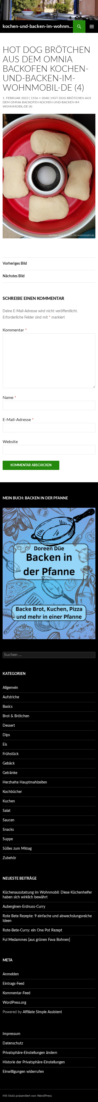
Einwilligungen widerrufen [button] (23, 1072)
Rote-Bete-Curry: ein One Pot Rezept (32, 930)
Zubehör (9, 858)
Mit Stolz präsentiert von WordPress (27, 1095)
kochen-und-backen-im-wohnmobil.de (38, 26)
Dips (6, 735)
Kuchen (9, 801)
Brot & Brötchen (16, 716)
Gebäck (9, 763)
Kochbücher (12, 792)
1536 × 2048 (40, 98)
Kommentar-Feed (16, 993)
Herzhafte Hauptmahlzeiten (25, 782)
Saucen (8, 820)
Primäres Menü (91, 26)
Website (10, 442)
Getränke (10, 773)
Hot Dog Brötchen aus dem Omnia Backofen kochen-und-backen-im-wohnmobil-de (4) (47, 102)
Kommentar (15, 330)
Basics (8, 707)
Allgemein (10, 688)
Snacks (8, 830)
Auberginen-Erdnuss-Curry (24, 907)
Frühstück (11, 754)
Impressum (11, 1034)
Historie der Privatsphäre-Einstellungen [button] (34, 1062)
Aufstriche (11, 697)
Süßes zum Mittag (17, 848)
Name (9, 398)
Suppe (8, 839)
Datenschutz (13, 1043)
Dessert (9, 725)
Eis (5, 744)
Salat (6, 811)
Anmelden (11, 974)
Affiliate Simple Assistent (42, 1012)
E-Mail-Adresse (18, 420)
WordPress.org (14, 1002)
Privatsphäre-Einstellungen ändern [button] (30, 1053)
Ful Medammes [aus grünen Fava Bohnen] (36, 940)
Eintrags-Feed (13, 984)
